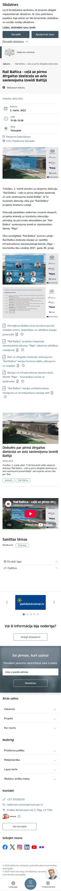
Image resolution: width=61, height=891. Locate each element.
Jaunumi (8, 480)
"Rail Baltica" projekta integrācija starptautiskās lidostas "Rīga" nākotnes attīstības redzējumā (30, 346)
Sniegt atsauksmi (30, 637)
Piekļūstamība (12, 759)
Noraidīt (16, 34)
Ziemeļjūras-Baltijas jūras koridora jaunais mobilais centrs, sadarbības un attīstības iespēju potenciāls (30, 330)
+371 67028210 (16, 799)
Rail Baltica (23, 480)
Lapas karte (10, 769)
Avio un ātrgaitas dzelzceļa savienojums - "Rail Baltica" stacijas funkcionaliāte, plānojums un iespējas (29, 361)
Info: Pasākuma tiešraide (20, 141)
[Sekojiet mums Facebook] (5, 847)
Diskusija (22, 545)
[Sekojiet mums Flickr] (41, 847)
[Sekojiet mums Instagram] (19, 847)
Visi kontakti (19, 826)
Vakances (9, 709)
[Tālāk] (54, 602)
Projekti (8, 718)
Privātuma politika (14, 750)
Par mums (10, 727)
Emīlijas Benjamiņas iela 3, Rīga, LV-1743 (29, 810)
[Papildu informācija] (22, 334)
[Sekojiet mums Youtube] (34, 847)
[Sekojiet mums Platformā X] (12, 847)
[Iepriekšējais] (7, 602)
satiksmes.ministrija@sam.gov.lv (25, 804)
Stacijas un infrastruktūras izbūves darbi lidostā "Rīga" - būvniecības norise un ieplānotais (28, 377)
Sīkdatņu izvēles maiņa (17, 778)
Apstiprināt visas (45, 34)
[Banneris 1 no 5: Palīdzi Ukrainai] (30, 602)
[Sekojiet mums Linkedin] (26, 847)
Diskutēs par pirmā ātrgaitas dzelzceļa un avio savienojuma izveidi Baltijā (30, 452)
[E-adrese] (9, 816)
